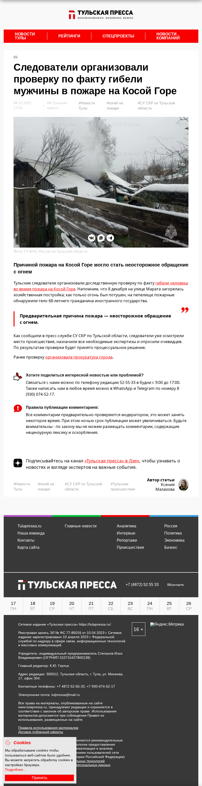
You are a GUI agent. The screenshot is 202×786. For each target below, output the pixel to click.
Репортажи (127, 540)
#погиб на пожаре (115, 105)
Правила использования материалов (48, 728)
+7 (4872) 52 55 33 (142, 585)
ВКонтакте (175, 585)
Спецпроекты (118, 36)
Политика (173, 533)
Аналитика (126, 526)
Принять (39, 778)
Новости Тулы (25, 36)
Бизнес (170, 547)
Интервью (126, 533)
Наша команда (31, 533)
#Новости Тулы (87, 105)
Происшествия (130, 547)
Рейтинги (69, 36)
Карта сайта (28, 547)
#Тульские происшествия (123, 486)
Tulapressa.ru (29, 526)
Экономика (174, 540)
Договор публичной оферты (40, 732)
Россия (170, 526)
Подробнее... (15, 769)
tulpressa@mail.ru (65, 695)
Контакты (25, 540)
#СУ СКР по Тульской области (156, 105)
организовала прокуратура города (79, 357)
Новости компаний (168, 36)
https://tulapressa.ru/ (95, 624)
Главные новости (81, 526)
